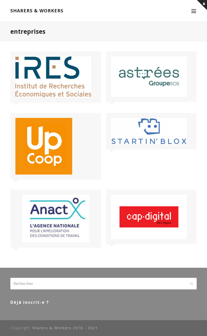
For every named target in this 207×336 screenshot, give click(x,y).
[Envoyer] (191, 283)
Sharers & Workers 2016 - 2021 (65, 327)
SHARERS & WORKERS (36, 11)
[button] (194, 11)
